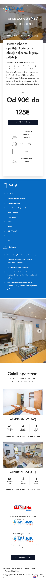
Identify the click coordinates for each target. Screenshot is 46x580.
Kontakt (33, 568)
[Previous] (6, 331)
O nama (26, 568)
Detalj (10, 36)
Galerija (35, 36)
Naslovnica (6, 568)
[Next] (39, 331)
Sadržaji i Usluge (22, 36)
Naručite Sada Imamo (23, 436)
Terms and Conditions (12, 571)
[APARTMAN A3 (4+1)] (23, 455)
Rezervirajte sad (23, 557)
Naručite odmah (23, 122)
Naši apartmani (17, 568)
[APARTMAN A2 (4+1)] (23, 402)
